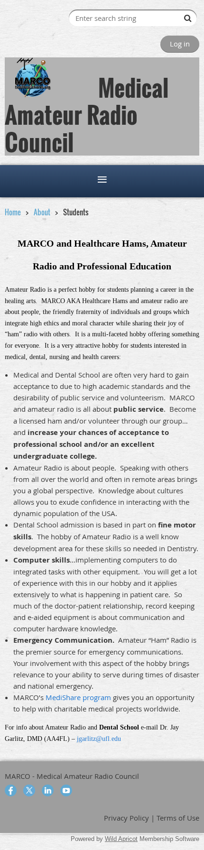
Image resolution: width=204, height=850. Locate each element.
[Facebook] (11, 790)
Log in (180, 43)
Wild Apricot (121, 838)
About (42, 212)
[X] (29, 790)
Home (13, 212)
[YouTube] (66, 790)
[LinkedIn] (48, 790)
